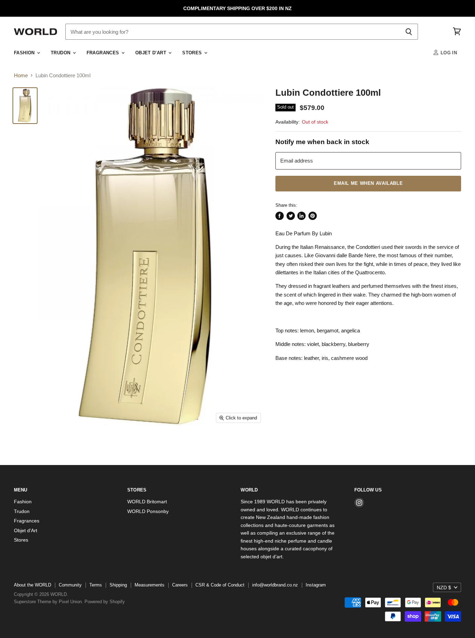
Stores (192, 52)
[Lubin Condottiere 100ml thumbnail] (25, 105)
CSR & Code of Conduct (219, 585)
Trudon (61, 52)
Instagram (316, 585)
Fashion (25, 52)
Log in (448, 52)
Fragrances (104, 52)
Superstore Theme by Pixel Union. (48, 601)
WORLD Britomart (147, 501)
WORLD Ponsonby (148, 511)
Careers (180, 585)
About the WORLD (32, 585)
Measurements (149, 585)
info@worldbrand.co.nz (275, 585)
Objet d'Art (151, 52)
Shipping (118, 585)
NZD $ (444, 587)
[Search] (409, 32)
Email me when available (368, 183)
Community (70, 585)
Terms (95, 585)
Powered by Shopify (104, 601)
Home (21, 75)
